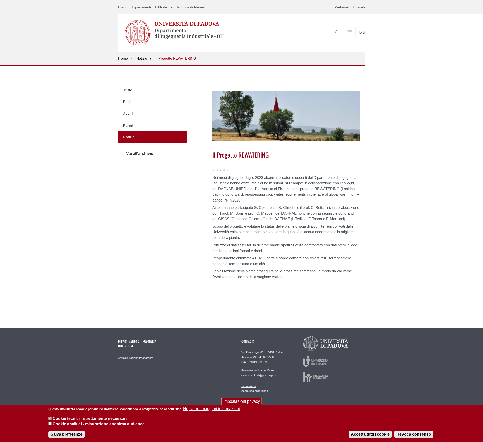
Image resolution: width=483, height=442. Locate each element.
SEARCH (355, 39)
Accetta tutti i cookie (370, 434)
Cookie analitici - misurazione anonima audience (99, 424)
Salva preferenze (67, 434)
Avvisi (128, 114)
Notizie (141, 58)
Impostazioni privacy (241, 401)
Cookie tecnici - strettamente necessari (90, 418)
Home (123, 58)
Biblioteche (164, 7)
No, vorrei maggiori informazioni (211, 409)
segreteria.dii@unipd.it (255, 388)
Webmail (342, 7)
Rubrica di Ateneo (191, 7)
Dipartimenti (141, 7)
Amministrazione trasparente (135, 357)
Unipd (123, 7)
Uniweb (359, 7)
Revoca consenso (413, 434)
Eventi (128, 126)
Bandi (127, 102)
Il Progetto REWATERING (176, 58)
